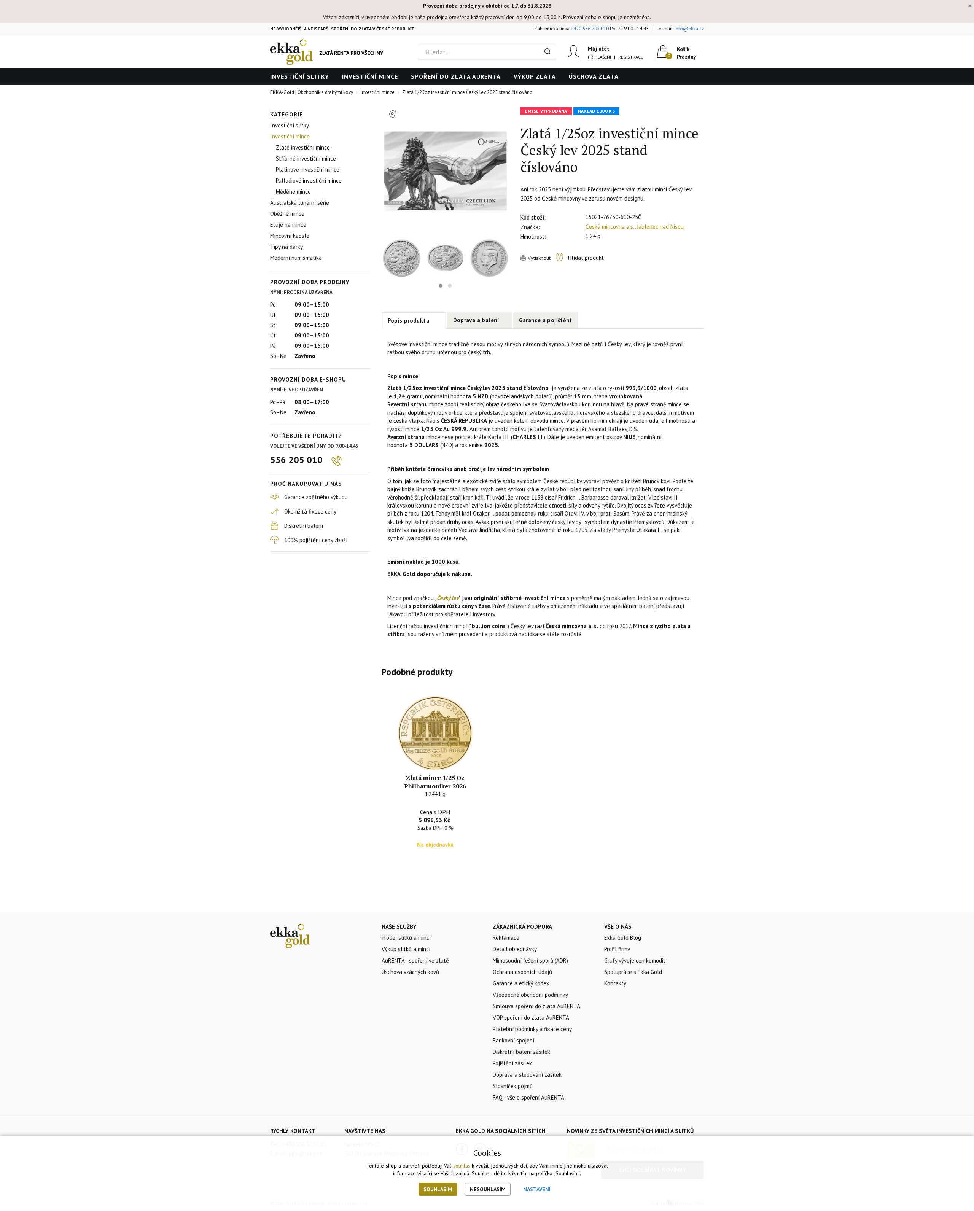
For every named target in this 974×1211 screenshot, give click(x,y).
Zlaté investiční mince (303, 147)
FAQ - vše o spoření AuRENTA (528, 1097)
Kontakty (615, 983)
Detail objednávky (515, 949)
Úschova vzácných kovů (410, 971)
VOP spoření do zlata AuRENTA (531, 1017)
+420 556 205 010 (590, 28)
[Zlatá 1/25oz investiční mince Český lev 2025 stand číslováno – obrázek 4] (445, 258)
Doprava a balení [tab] (476, 320)
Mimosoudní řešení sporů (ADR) (530, 960)
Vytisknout (539, 258)
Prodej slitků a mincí (406, 937)
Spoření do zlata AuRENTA (456, 76)
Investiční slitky (299, 76)
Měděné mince (293, 191)
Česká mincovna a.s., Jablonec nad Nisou (635, 226)
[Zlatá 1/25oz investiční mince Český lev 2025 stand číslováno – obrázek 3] (489, 258)
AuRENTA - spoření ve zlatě (415, 960)
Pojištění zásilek (512, 1063)
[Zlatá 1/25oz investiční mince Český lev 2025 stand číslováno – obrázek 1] (445, 170)
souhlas (461, 1165)
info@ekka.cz (689, 28)
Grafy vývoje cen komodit (634, 960)
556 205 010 (296, 460)
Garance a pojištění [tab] (545, 320)
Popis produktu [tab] (409, 320)
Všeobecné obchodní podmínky (530, 994)
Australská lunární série (299, 202)
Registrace (630, 57)
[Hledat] (547, 52)
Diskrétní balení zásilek (521, 1051)
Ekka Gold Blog (622, 937)
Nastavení (537, 1189)
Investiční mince (370, 76)
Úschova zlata (594, 76)
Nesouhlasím (488, 1189)
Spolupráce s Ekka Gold (633, 971)
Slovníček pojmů (513, 1086)
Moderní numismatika (296, 257)
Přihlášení (599, 57)
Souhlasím (437, 1189)
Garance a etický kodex (521, 983)
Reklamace (506, 937)
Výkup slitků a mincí (406, 949)
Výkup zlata (535, 76)
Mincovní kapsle (289, 235)
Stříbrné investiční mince (306, 158)
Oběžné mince (287, 213)
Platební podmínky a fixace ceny (532, 1029)
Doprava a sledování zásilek (527, 1074)
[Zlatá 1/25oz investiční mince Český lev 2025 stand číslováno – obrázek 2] (402, 258)
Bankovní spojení (513, 1040)
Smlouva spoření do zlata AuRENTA (536, 1006)
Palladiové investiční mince (309, 180)
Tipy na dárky (286, 246)
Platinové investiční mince (307, 169)
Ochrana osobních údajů (522, 971)
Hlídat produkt (586, 257)
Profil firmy (617, 949)
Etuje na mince (288, 224)
